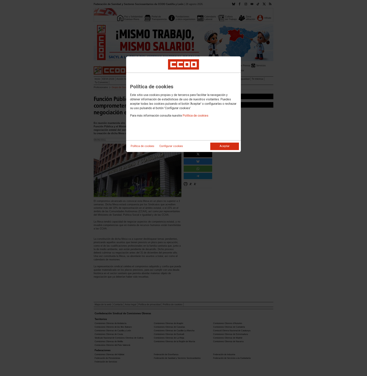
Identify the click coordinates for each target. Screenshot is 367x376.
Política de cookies (195, 115)
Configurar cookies (171, 146)
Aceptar (225, 146)
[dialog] (183, 104)
